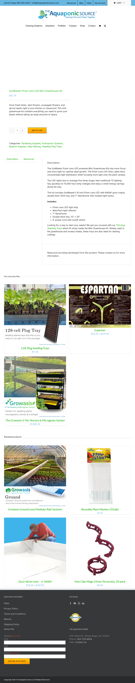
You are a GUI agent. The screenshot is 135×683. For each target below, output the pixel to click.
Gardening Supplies (31, 143)
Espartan (100, 330)
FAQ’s (6, 603)
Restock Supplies (17, 146)
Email (12, 653)
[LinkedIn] (83, 603)
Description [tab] (12, 159)
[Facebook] (70, 603)
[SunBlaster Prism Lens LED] (34, 57)
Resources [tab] (29, 159)
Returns (7, 619)
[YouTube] (75, 603)
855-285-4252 (23, 3)
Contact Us (80, 642)
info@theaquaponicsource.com (45, 3)
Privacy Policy (11, 608)
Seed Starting (34, 146)
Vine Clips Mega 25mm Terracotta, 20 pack (100, 581)
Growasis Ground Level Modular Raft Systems (35, 509)
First (6, 639)
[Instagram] (79, 603)
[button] (105, 25)
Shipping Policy (11, 624)
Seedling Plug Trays (52, 146)
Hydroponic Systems (52, 143)
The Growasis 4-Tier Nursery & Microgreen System (35, 420)
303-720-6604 (84, 639)
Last (6, 646)
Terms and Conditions (15, 614)
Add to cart (37, 130)
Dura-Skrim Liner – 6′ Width (35, 581)
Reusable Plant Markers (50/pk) (100, 509)
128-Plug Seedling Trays (35, 348)
